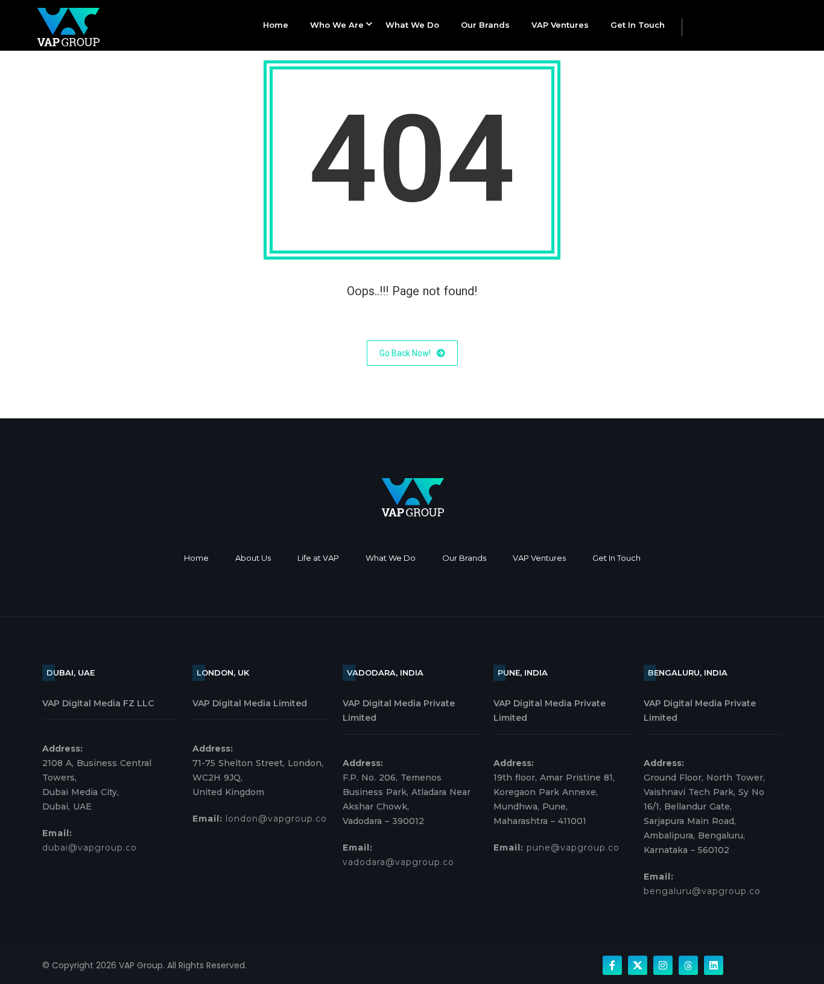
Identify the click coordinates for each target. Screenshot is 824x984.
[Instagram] (663, 965)
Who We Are (337, 25)
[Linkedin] (713, 965)
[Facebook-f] (612, 965)
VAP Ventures (560, 25)
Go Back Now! (405, 353)
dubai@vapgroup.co (89, 847)
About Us (253, 558)
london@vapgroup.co (276, 818)
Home (275, 25)
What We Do (412, 25)
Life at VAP (318, 558)
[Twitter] (637, 965)
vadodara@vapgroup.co (398, 862)
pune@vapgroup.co (573, 847)
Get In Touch (637, 25)
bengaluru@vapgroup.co (702, 891)
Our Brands (485, 25)
